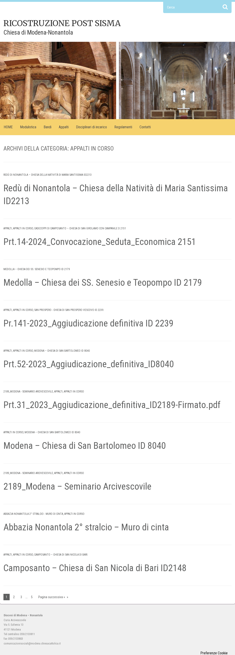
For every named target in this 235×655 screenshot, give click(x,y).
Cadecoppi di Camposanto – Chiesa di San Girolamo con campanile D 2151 (80, 228)
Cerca (225, 7)
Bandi (47, 127)
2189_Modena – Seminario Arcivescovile (77, 486)
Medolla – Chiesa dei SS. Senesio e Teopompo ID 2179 (36, 269)
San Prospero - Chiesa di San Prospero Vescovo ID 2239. (69, 310)
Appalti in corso (23, 228)
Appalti (64, 127)
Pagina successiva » (51, 597)
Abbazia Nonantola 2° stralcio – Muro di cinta (86, 527)
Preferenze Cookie (214, 653)
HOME (8, 127)
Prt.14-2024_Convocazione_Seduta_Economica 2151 (99, 241)
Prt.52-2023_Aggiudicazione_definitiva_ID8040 (88, 364)
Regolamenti (123, 127)
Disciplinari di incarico (91, 127)
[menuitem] (8, 127)
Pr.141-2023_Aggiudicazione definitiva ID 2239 (88, 323)
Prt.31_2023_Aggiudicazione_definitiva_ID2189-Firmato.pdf (112, 405)
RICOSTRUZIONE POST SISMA (62, 23)
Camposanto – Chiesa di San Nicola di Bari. (61, 554)
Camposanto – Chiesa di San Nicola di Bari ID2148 (95, 568)
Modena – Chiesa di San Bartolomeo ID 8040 (62, 350)
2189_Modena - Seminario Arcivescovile (28, 391)
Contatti (145, 127)
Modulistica (28, 127)
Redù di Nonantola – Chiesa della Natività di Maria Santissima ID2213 (47, 174)
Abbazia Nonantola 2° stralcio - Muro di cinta (33, 513)
